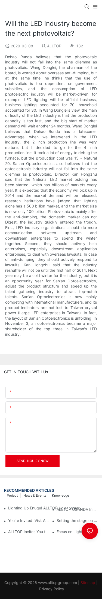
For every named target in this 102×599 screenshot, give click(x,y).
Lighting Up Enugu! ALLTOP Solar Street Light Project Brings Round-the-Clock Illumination (47, 508)
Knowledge (60, 495)
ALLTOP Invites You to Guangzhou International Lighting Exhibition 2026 (29, 531)
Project (12, 495)
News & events (34, 495)
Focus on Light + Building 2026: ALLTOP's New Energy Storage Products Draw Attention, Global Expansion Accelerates (77, 531)
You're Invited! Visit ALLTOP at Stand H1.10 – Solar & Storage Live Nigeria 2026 (29, 520)
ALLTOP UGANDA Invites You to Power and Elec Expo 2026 (77, 509)
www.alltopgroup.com (57, 582)
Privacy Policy (51, 588)
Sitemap (88, 582)
